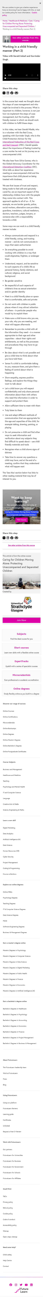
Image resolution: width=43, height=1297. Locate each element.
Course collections (9, 874)
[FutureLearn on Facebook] (11, 1284)
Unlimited (6, 1126)
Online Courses (8, 711)
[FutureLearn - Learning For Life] (21, 1290)
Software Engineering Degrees (14, 927)
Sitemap (6, 1231)
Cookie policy (8, 1214)
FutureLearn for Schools (11, 1173)
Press (5, 1079)
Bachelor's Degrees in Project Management (18, 1038)
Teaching (6, 781)
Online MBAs (7, 892)
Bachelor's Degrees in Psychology (15, 1014)
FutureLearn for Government (13, 1167)
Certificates (7, 1120)
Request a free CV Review (12, 1132)
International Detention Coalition (17, 167)
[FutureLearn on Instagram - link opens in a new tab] (15, 1284)
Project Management (10, 862)
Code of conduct (9, 1219)
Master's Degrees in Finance (13, 979)
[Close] (40, 3)
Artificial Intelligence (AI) (11, 839)
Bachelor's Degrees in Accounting (15, 1020)
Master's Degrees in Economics (14, 985)
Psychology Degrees (10, 898)
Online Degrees (8, 734)
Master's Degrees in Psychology (14, 950)
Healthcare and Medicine (12, 775)
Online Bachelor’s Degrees (12, 746)
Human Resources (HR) (11, 851)
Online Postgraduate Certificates (14, 752)
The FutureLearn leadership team (14, 1067)
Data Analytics (8, 834)
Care (30, 21)
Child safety (7, 1255)
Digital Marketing (9, 828)
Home (5, 21)
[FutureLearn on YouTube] (26, 1284)
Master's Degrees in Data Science (15, 962)
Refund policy (8, 1208)
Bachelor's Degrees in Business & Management (19, 1043)
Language (6, 798)
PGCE (5, 921)
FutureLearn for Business (12, 1161)
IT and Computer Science (12, 793)
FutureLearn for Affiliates (12, 1178)
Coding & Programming (11, 868)
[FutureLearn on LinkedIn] (31, 1284)
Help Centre (7, 1260)
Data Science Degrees (10, 915)
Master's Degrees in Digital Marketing (16, 968)
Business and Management (12, 769)
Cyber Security (8, 857)
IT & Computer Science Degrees (14, 909)
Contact (6, 1266)
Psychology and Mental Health (14, 787)
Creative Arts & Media (11, 804)
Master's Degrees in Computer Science (16, 956)
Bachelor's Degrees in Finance (13, 1032)
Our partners (7, 1149)
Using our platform (10, 1103)
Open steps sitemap (10, 1237)
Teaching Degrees (9, 904)
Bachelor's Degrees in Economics (14, 1026)
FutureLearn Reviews (10, 1108)
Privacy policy (8, 1202)
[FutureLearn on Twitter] (21, 1284)
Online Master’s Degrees (11, 740)
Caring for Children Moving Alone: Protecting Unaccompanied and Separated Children (21, 23)
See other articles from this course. (25, 39)
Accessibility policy (10, 1225)
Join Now (21, 620)
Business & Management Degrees (15, 932)
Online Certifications (10, 717)
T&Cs (5, 1196)
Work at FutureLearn (10, 1073)
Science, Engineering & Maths (13, 810)
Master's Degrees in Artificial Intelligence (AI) (19, 991)
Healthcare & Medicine (18, 21)
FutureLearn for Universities (13, 1155)
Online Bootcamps (9, 728)
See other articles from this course (21, 545)
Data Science (7, 845)
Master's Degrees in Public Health (15, 973)
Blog (4, 1085)
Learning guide (8, 1114)
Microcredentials (9, 723)
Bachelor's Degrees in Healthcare (14, 1009)
